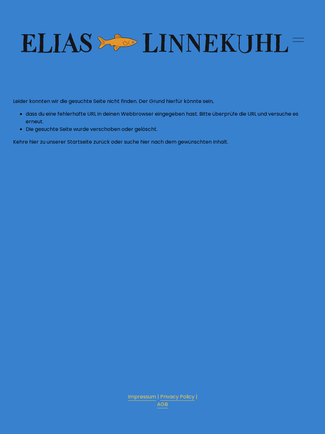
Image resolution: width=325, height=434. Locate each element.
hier (34, 142)
